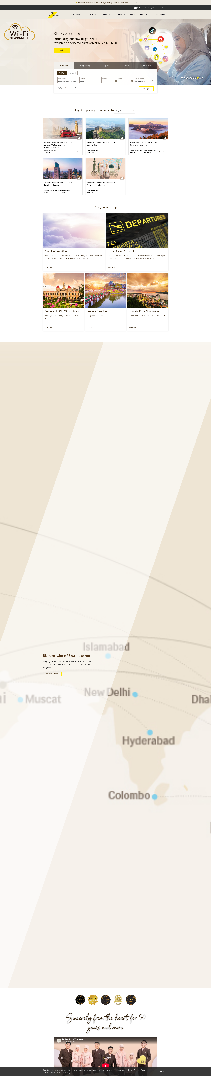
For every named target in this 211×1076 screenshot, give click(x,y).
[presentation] (182, 78)
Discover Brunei (160, 15)
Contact (139, 8)
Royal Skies (144, 15)
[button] (184, 78)
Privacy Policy (140, 1070)
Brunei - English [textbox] (149, 8)
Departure (105, 78)
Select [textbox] (82, 81)
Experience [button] (106, 15)
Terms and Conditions (50, 1073)
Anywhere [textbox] (120, 110)
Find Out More (62, 50)
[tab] (64, 65)
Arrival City (83, 78)
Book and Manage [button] (75, 15)
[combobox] (150, 8)
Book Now (77, 152)
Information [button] (120, 15)
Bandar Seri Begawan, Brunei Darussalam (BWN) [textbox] (68, 81)
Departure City (62, 78)
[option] (105, 52)
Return (120, 78)
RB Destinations (52, 674)
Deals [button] (132, 15)
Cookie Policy (65, 1073)
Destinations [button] (92, 15)
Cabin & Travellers (139, 78)
